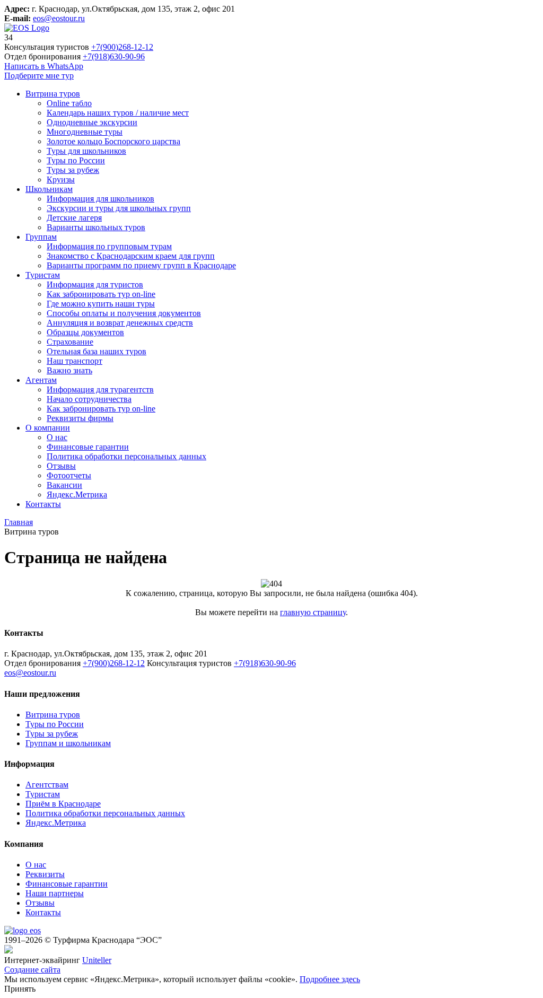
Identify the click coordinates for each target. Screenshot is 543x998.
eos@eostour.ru (59, 18)
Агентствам (46, 784)
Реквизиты (45, 874)
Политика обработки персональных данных (105, 813)
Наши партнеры (54, 893)
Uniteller (96, 960)
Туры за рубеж (51, 733)
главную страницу (313, 612)
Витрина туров (52, 714)
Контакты (43, 912)
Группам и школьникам (68, 743)
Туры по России (54, 724)
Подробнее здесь (330, 979)
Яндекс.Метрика (55, 822)
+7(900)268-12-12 (122, 46)
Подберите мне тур (39, 75)
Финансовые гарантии (66, 883)
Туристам (42, 794)
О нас (35, 864)
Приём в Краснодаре (63, 803)
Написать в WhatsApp (43, 66)
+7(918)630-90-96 (114, 56)
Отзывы (40, 902)
